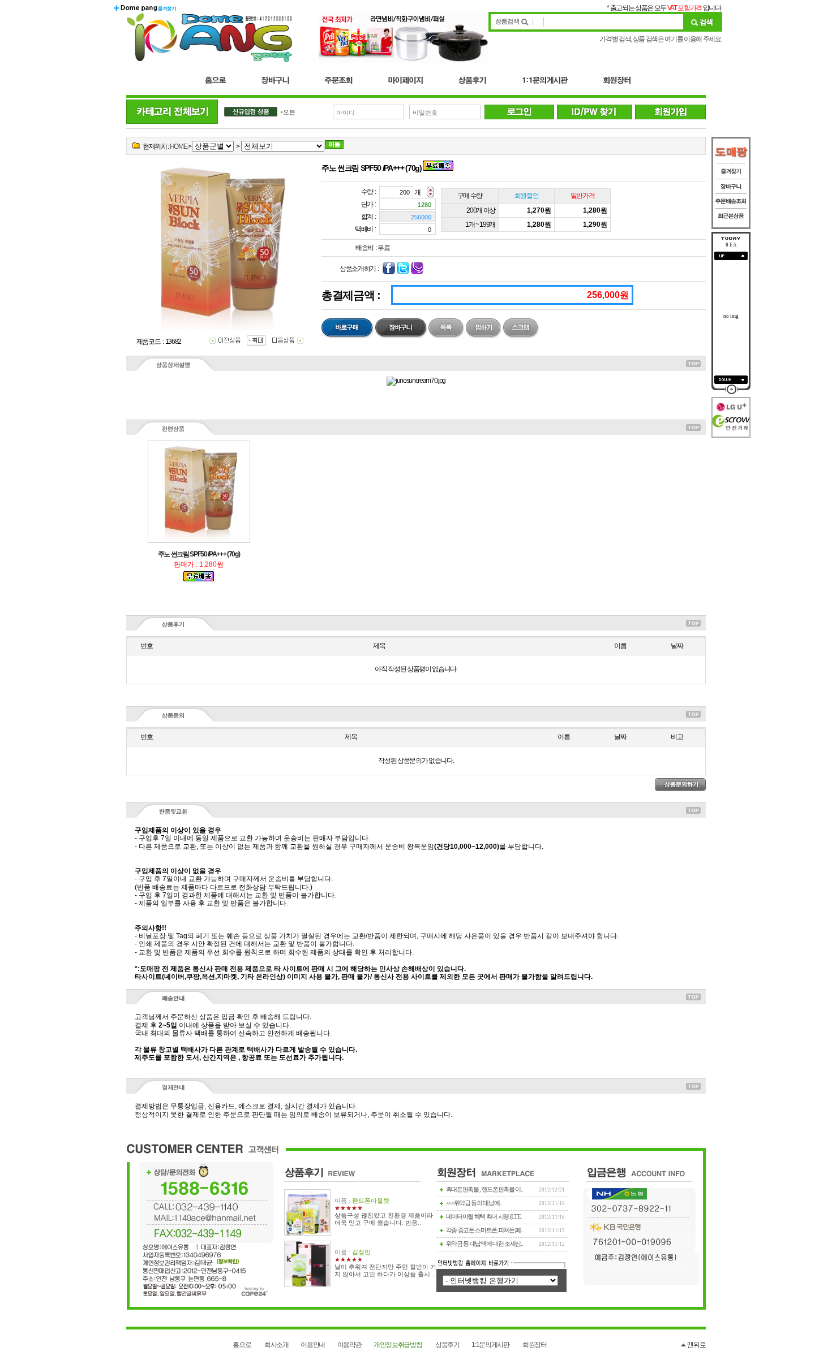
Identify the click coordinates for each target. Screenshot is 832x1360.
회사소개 (276, 1345)
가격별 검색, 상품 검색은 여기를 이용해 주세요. (660, 39)
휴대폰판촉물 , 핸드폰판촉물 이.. (484, 1189)
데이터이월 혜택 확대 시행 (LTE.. (484, 1217)
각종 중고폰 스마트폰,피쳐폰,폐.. (484, 1230)
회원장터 (534, 1345)
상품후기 (447, 1345)
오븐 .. (292, 112)
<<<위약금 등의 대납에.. (473, 1203)
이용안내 (313, 1345)
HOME (178, 146)
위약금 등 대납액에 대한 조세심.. (484, 1244)
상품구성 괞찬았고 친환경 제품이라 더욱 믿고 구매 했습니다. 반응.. (383, 1219)
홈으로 (242, 1345)
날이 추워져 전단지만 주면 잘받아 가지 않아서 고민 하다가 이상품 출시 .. (385, 1270)
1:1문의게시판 (490, 1345)
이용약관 (349, 1345)
